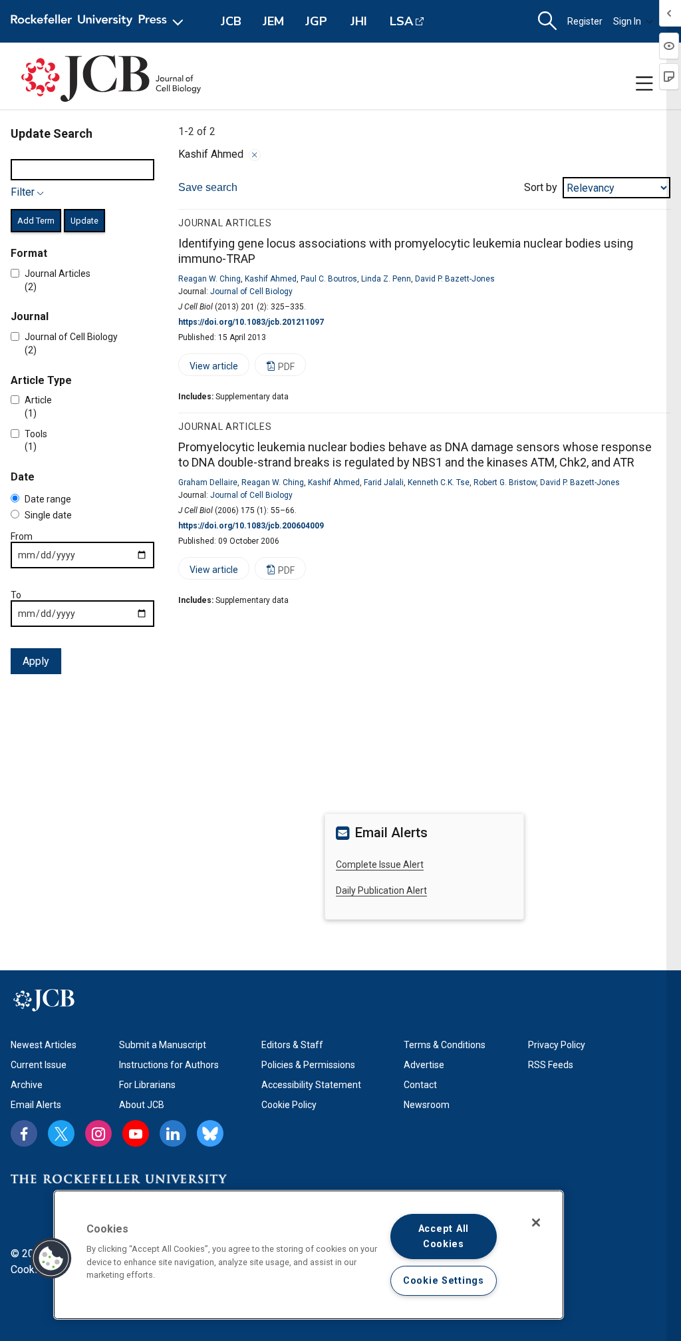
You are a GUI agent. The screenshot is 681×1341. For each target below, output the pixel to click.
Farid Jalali (384, 482)
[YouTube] (135, 1133)
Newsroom (427, 1104)
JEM (273, 21)
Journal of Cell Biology (251, 291)
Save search (207, 187)
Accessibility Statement (311, 1084)
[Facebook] (24, 1133)
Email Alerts (36, 1104)
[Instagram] (98, 1133)
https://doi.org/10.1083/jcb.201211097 (251, 322)
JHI (358, 21)
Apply (36, 661)
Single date (48, 515)
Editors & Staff (292, 1045)
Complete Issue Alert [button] (380, 864)
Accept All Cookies (443, 1236)
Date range (48, 499)
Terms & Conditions (444, 1045)
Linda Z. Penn (386, 279)
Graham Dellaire (207, 482)
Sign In (627, 21)
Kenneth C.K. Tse (439, 482)
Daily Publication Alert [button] (381, 890)
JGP (316, 21)
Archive (27, 1084)
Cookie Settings (443, 1280)
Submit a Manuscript (162, 1045)
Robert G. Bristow (505, 482)
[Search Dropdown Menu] (547, 21)
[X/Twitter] (61, 1133)
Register (585, 21)
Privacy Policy (556, 1045)
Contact (420, 1084)
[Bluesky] (210, 1133)
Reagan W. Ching (209, 279)
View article (208, 368)
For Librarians (147, 1084)
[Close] (255, 155)
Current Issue (39, 1064)
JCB (231, 21)
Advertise (424, 1064)
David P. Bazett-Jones (455, 279)
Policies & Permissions (308, 1064)
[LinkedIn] (173, 1133)
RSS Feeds (550, 1064)
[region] (308, 1255)
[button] (51, 1258)
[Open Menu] (99, 21)
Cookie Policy (289, 1104)
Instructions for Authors (169, 1064)
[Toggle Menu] (644, 84)
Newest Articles (43, 1045)
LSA (401, 21)
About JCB (141, 1104)
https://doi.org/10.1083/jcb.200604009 (251, 525)
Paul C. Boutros (329, 279)
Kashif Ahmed (271, 279)
